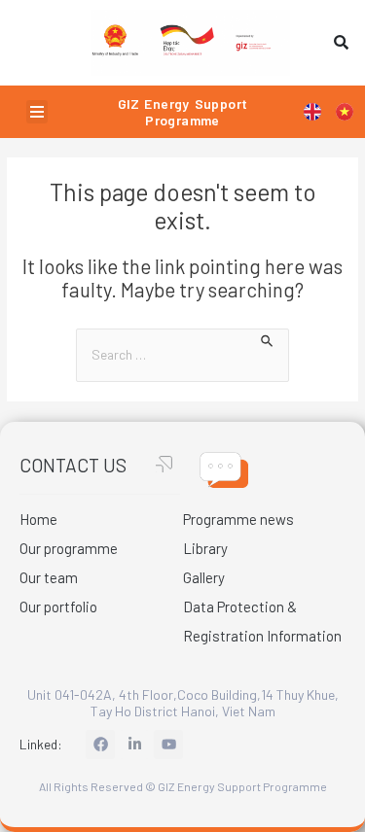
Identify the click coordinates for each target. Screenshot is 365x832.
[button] (37, 111)
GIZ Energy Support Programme (183, 111)
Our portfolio (58, 606)
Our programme (68, 548)
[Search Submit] (267, 339)
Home (38, 519)
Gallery (204, 577)
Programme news (238, 519)
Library (205, 548)
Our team (48, 577)
